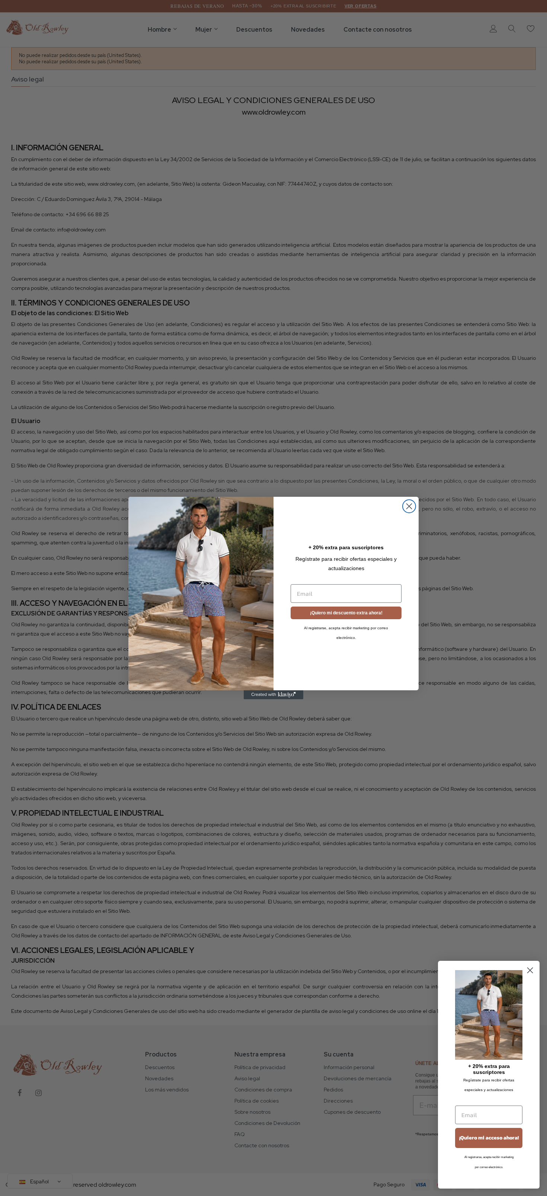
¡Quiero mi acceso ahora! (489, 1138)
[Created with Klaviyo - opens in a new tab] (273, 694)
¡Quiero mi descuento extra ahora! (346, 612)
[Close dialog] (409, 506)
